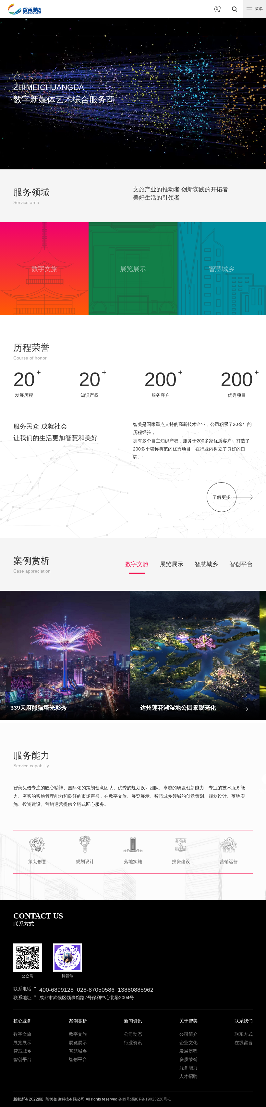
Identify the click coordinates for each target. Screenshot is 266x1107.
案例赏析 (78, 1020)
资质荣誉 (188, 1059)
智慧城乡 (206, 564)
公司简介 (188, 1034)
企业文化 (188, 1042)
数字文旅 (137, 564)
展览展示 (171, 564)
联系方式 (244, 1034)
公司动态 (133, 1034)
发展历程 (188, 1051)
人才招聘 (188, 1076)
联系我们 (244, 1020)
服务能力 (188, 1067)
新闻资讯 (133, 1020)
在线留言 (244, 1042)
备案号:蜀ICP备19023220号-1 (144, 1099)
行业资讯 (133, 1042)
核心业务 (22, 1020)
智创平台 (241, 564)
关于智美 (188, 1020)
